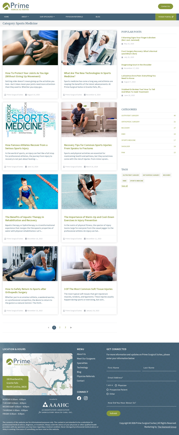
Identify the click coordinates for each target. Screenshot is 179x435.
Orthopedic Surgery (148, 121)
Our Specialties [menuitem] (46, 16)
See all (124, 185)
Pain (148, 152)
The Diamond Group (167, 426)
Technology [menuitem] (82, 367)
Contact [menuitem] (80, 380)
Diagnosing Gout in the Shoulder (136, 64)
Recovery (148, 128)
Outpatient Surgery (148, 115)
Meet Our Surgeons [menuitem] (86, 358)
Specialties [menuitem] (82, 363)
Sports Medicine (148, 140)
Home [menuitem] (6, 16)
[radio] (141, 385)
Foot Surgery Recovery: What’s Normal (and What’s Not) (139, 52)
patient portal (165, 17)
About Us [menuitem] (81, 354)
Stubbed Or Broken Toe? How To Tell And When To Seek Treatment (138, 90)
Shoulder (148, 146)
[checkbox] (141, 388)
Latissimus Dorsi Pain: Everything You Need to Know (138, 76)
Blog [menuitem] (98, 16)
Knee (148, 134)
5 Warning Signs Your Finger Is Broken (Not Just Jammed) (138, 38)
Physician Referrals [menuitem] (74, 16)
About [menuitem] (24, 16)
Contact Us (165, 6)
